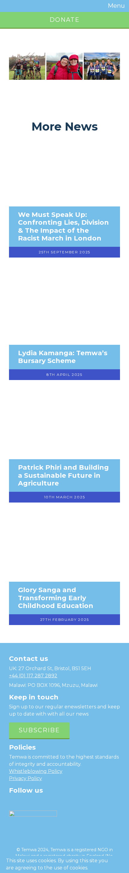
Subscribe (39, 730)
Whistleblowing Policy (35, 771)
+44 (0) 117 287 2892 (33, 676)
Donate (65, 19)
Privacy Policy (25, 778)
